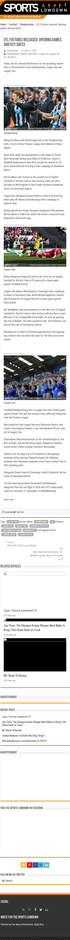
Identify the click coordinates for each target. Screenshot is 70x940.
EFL (53, 521)
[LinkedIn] (46, 865)
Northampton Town (11, 530)
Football (13, 24)
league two (22, 526)
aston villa (13, 521)
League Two (55, 53)
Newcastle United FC (39, 526)
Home (3, 24)
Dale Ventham (12, 50)
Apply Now (39, 924)
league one (7, 526)
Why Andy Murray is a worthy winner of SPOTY (24, 741)
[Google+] (29, 865)
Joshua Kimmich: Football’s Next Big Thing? (23, 735)
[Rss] (23, 865)
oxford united (9, 534)
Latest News (33, 53)
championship (41, 521)
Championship (27, 24)
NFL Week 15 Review (15, 675)
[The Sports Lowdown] (35, 10)
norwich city (30, 530)
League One (44, 53)
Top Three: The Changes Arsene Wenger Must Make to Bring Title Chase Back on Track (34, 627)
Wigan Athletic (26, 534)
